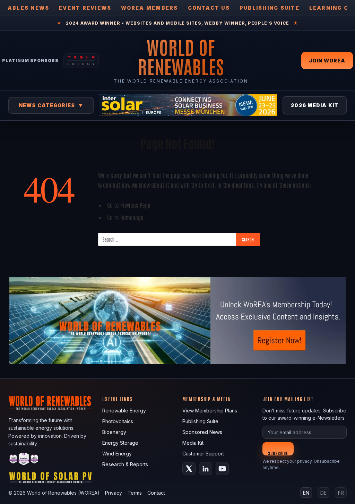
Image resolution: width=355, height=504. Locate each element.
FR (341, 493)
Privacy (113, 493)
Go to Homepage (125, 217)
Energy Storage (120, 443)
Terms (135, 493)
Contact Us (209, 8)
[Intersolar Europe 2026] (188, 105)
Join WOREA (327, 60)
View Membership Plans (209, 410)
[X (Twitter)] (189, 468)
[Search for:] (167, 239)
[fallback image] (177, 320)
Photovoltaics (117, 421)
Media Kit (193, 443)
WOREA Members (149, 8)
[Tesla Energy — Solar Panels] (81, 60)
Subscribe (278, 452)
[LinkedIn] (205, 468)
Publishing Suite (270, 8)
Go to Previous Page (128, 204)
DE (323, 493)
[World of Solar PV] (50, 479)
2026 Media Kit (314, 105)
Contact (156, 493)
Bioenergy (114, 432)
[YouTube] (222, 468)
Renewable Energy (124, 410)
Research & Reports (125, 464)
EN (306, 493)
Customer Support (203, 453)
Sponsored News (202, 432)
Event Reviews (85, 8)
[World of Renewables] (24, 460)
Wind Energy (117, 453)
